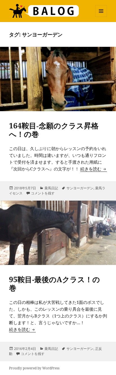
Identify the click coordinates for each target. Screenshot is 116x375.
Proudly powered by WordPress (34, 368)
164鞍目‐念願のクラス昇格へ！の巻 (54, 129)
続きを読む (93, 169)
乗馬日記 (51, 188)
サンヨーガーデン (79, 188)
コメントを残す (43, 193)
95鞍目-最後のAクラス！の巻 (54, 283)
